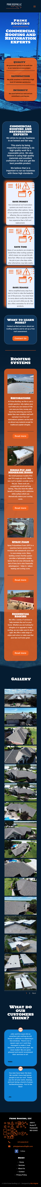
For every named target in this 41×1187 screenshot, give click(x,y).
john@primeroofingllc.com (23, 1146)
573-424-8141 (23, 1142)
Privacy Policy (21, 1175)
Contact (21, 1172)
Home (21, 1162)
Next (34, 993)
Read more (20, 436)
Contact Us (20, 338)
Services (21, 1165)
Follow (22, 1151)
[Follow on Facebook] (16, 1151)
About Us (21, 1168)
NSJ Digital (34, 1183)
